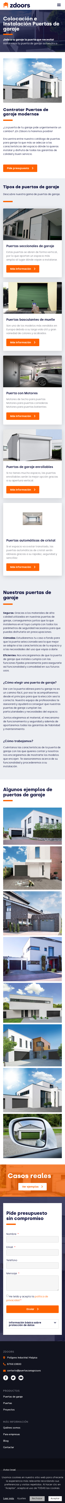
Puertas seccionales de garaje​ (30, 246)
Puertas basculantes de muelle (30, 319)
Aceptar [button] (55, 1498)
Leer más (8, 1498)
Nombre (11, 1234)
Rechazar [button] (37, 1498)
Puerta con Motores (22, 393)
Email (10, 1247)
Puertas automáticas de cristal (30, 540)
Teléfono (11, 1260)
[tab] (32, 1323)
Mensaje (12, 1273)
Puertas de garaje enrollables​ (29, 467)
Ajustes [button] (21, 1498)
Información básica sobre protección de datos (25, 1324)
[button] (59, 5)
